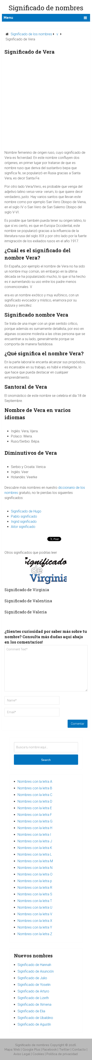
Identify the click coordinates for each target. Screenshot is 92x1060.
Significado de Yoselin (34, 985)
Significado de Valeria (25, 611)
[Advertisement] (46, 104)
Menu (8, 18)
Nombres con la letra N (35, 868)
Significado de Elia (31, 1011)
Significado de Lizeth (33, 998)
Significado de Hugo (26, 511)
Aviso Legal (21, 1054)
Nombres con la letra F (35, 815)
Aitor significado (23, 527)
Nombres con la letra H (35, 828)
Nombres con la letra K (35, 848)
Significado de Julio (32, 978)
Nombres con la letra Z (35, 934)
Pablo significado (24, 516)
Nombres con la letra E (35, 808)
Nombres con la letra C (35, 795)
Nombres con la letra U (35, 907)
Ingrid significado (24, 522)
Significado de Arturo (33, 991)
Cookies (38, 1054)
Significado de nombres (32, 1045)
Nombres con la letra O (35, 874)
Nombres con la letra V (35, 914)
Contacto (79, 1049)
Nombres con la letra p (35, 881)
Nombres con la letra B (35, 788)
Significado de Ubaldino (35, 1018)
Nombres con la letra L (35, 854)
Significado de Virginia (26, 589)
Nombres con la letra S (35, 894)
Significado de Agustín (34, 1024)
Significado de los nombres (31, 34)
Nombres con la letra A (35, 781)
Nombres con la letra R (35, 888)
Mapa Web (12, 1049)
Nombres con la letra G (35, 821)
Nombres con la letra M (35, 861)
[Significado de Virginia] (46, 570)
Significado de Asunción (36, 971)
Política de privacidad (62, 1054)
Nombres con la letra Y (35, 927)
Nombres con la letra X (35, 921)
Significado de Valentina (28, 600)
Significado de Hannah (34, 965)
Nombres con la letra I (34, 835)
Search (46, 760)
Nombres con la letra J (35, 841)
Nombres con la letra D (35, 801)
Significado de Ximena (34, 1004)
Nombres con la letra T (35, 901)
